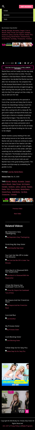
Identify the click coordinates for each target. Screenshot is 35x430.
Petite (27, 35)
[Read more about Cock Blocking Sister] (12, 340)
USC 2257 (6, 426)
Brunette (16, 31)
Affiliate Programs (26, 426)
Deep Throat (11, 33)
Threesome (21, 39)
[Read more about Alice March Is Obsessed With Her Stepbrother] (17, 277)
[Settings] (25, 63)
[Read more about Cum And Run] (10, 319)
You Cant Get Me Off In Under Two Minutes (16, 256)
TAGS (5, 19)
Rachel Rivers (15, 37)
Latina (11, 35)
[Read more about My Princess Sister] (12, 329)
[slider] (8, 63)
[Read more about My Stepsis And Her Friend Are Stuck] (17, 306)
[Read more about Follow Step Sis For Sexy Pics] (15, 351)
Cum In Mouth (6, 184)
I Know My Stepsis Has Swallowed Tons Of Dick (14, 286)
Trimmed (29, 39)
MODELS (6, 15)
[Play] (3, 63)
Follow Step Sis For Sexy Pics (16, 348)
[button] (3, 7)
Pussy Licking (6, 37)
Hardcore (5, 35)
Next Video (17, 214)
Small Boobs (6, 39)
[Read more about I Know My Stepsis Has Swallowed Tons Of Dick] (17, 291)
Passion (21, 35)
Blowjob (9, 31)
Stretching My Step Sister (15, 244)
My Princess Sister (12, 326)
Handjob (27, 33)
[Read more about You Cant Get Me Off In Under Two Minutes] (17, 261)
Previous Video (17, 209)
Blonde (4, 31)
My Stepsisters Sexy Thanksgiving (13, 233)
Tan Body (13, 39)
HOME (6, 11)
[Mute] (15, 63)
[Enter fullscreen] (31, 63)
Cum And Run (10, 315)
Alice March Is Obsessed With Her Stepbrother (16, 271)
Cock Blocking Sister (13, 337)
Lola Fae (15, 35)
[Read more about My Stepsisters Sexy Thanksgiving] (17, 237)
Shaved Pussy (25, 37)
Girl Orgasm (20, 33)
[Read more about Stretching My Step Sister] (14, 248)
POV (31, 35)
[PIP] (28, 63)
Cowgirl (22, 31)
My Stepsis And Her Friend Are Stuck (17, 301)
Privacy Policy (14, 426)
